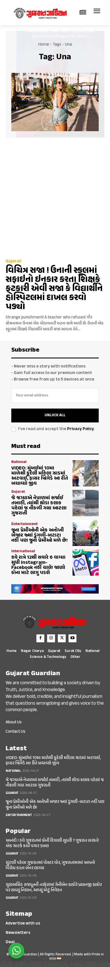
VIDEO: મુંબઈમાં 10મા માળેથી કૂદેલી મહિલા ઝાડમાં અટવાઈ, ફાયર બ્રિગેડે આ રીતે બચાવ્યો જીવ (39, 476)
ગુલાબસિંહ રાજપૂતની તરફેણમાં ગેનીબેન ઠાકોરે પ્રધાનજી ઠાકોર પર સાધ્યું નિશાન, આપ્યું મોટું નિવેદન (54, 887)
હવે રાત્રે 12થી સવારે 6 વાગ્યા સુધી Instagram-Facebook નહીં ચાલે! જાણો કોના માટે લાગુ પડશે (38, 565)
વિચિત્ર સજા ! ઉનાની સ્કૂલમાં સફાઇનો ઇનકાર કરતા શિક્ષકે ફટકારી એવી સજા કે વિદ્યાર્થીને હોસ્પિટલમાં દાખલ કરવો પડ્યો (54, 289)
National (19, 462)
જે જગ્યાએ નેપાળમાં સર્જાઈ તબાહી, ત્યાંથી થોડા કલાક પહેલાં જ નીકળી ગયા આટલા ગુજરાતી (39, 505)
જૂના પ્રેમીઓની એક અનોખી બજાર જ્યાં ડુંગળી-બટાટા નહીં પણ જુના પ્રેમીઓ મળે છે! (39, 535)
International (23, 551)
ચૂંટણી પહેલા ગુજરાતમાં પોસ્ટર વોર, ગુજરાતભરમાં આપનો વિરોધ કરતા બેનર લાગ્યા (50, 865)
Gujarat (13, 261)
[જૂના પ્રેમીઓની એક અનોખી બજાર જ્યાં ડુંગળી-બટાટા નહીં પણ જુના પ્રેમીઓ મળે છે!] (85, 533)
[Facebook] (40, 638)
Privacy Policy (80, 429)
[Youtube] (72, 638)
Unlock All (55, 415)
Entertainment (24, 524)
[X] (62, 638)
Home (43, 44)
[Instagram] (51, 638)
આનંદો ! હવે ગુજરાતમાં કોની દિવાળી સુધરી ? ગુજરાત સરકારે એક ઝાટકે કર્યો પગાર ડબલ (52, 843)
